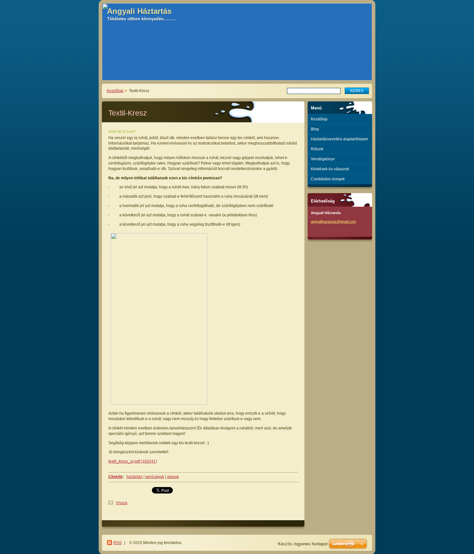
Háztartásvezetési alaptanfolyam (339, 139)
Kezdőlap (115, 91)
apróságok (154, 476)
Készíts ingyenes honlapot (303, 543)
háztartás (134, 476)
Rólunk (317, 149)
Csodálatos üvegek (328, 179)
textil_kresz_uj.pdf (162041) (132, 461)
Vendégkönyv (323, 159)
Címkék (115, 476)
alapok (173, 476)
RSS (118, 542)
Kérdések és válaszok (330, 169)
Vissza (121, 503)
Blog (315, 129)
